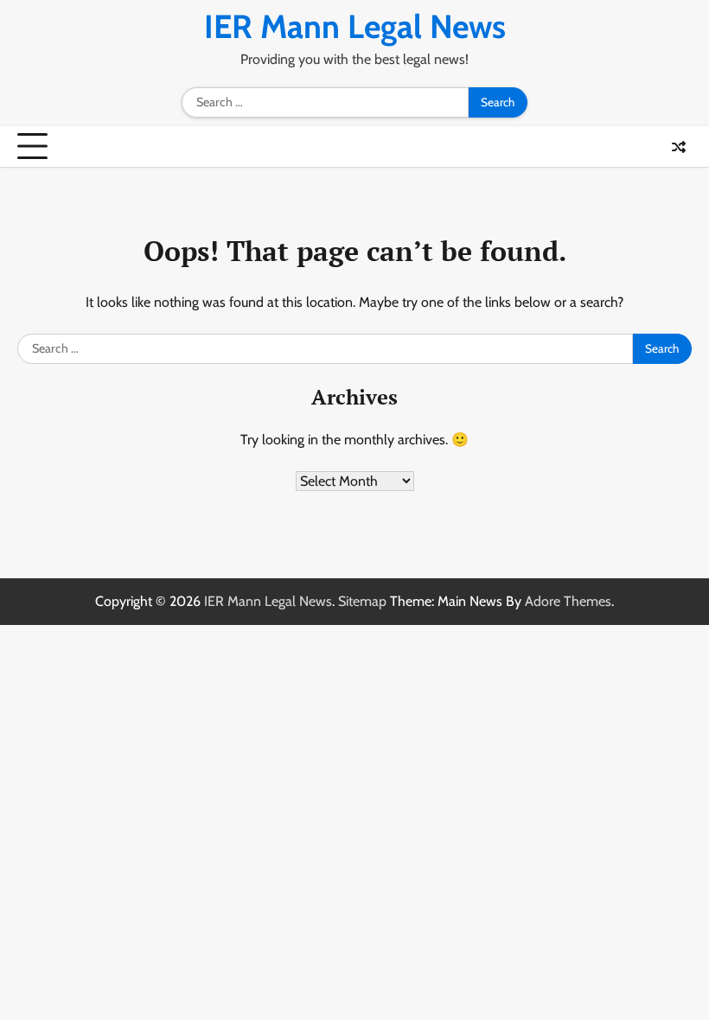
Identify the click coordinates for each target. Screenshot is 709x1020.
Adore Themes (568, 601)
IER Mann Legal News (355, 26)
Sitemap (362, 601)
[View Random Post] (679, 147)
